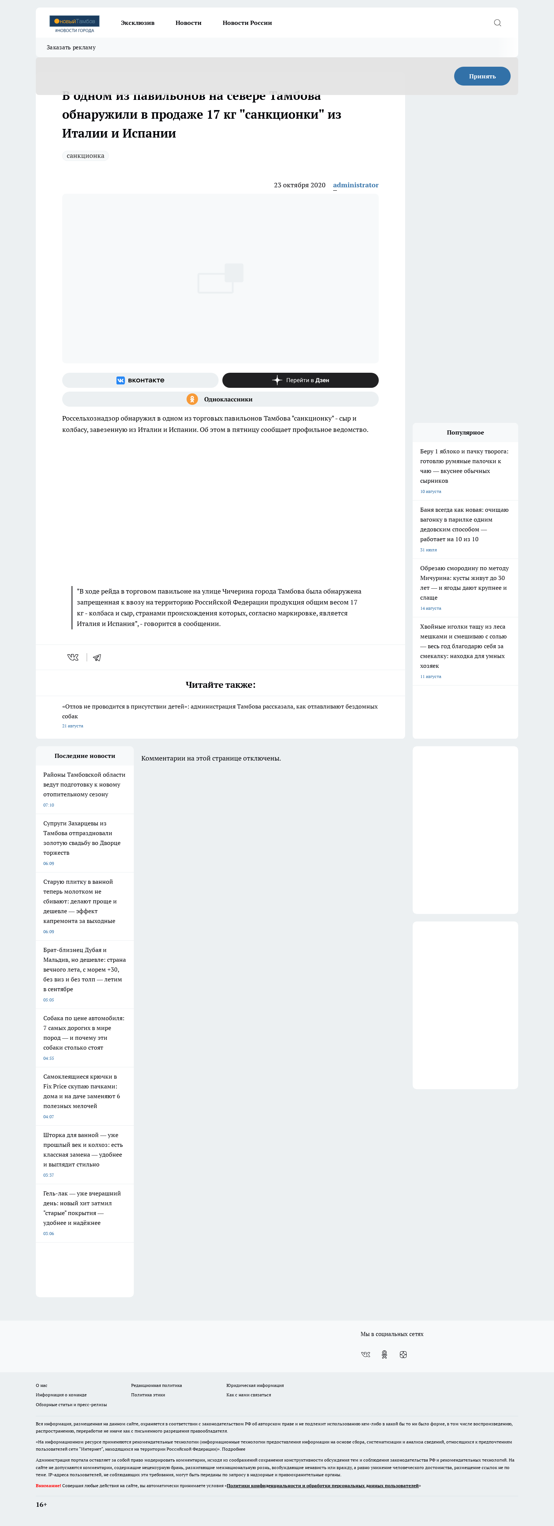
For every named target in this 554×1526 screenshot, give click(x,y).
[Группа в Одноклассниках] (220, 399)
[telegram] (99, 657)
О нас (41, 1385)
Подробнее (233, 1449)
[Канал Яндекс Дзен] (300, 380)
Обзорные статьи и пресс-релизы (71, 1404)
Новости (189, 22)
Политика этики (148, 1394)
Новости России (247, 22)
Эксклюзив (138, 22)
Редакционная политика (156, 1385)
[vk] (73, 657)
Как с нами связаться (248, 1394)
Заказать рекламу (71, 47)
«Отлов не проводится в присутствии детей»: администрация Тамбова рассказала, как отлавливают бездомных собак (220, 716)
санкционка (85, 155)
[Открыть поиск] (497, 22)
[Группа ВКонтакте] (140, 380)
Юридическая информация (255, 1385)
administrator (356, 185)
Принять (482, 76)
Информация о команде (61, 1394)
